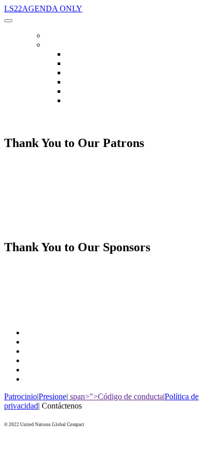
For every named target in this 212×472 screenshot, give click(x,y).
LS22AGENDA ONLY (43, 8)
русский (78, 91)
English (77, 54)
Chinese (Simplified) (96, 73)
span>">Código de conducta (115, 396)
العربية (76, 64)
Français (78, 82)
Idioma (56, 45)
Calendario (65, 36)
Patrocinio (20, 396)
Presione (52, 396)
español (76, 101)
